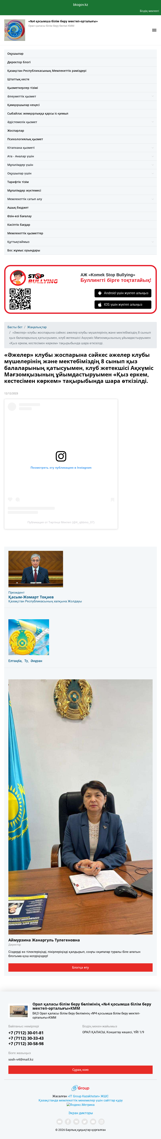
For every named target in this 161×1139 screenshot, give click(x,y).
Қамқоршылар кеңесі (23, 105)
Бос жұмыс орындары (23, 250)
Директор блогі (19, 62)
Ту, (26, 661)
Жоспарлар (15, 130)
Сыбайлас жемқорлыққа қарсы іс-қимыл (37, 113)
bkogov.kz (80, 5)
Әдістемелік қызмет (22, 122)
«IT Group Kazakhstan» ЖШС (88, 1096)
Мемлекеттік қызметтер (25, 233)
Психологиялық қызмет (25, 139)
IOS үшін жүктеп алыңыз (123, 304)
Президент (16, 592)
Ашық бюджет (18, 207)
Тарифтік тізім (18, 182)
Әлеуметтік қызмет (21, 96)
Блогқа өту (80, 967)
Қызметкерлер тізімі (22, 88)
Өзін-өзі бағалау (19, 216)
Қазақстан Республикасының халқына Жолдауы (45, 601)
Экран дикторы (80, 1113)
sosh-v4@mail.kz (20, 1059)
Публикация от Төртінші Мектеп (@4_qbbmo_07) (61, 522)
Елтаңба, (15, 661)
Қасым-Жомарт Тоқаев (31, 596)
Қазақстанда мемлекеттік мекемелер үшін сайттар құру (81, 1100)
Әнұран (36, 661)
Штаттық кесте (18, 79)
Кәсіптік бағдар (18, 225)
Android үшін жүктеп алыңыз (126, 293)
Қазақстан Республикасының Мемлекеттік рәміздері (46, 71)
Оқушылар (15, 53)
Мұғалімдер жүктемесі (24, 190)
